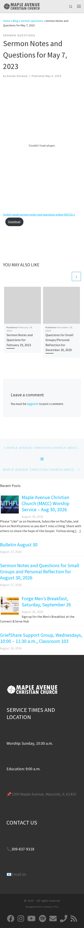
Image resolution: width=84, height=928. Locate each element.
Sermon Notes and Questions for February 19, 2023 (20, 340)
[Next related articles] (76, 276)
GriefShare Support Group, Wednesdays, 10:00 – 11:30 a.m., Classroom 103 (41, 638)
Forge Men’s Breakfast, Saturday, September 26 (46, 601)
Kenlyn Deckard (17, 76)
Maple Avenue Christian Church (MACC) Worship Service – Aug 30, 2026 (45, 503)
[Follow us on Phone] (63, 918)
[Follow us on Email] (53, 918)
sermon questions (32, 21)
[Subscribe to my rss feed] (74, 918)
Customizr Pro (50, 906)
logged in (33, 404)
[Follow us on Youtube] (31, 918)
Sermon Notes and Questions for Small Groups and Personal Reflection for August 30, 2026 (39, 571)
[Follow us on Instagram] (21, 918)
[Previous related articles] (66, 276)
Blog (15, 21)
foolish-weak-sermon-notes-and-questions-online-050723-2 (39, 214)
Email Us (18, 874)
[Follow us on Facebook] (10, 918)
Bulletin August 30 (19, 544)
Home (6, 21)
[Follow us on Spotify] (42, 918)
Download (14, 221)
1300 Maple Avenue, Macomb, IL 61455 (43, 794)
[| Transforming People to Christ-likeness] (21, 6)
